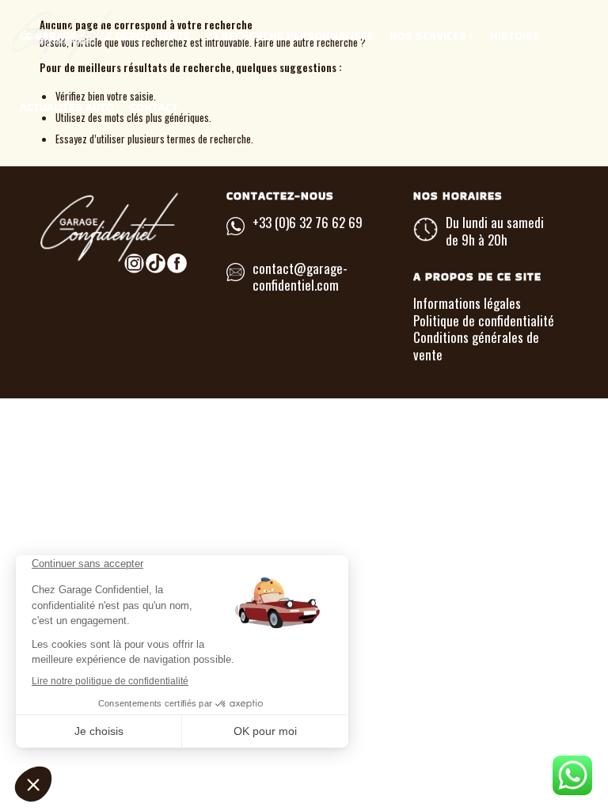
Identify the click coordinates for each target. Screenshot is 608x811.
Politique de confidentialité (483, 320)
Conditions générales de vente (476, 345)
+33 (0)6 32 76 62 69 (308, 222)
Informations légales (467, 303)
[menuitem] (52, 35)
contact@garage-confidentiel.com (300, 276)
